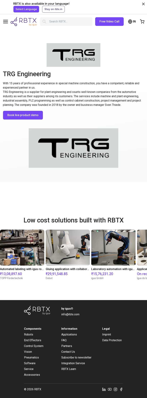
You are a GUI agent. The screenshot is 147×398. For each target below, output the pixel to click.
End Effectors (32, 340)
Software (29, 363)
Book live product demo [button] (23, 115)
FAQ (64, 340)
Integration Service (73, 363)
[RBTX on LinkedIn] (104, 389)
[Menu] (5, 21)
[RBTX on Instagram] (115, 389)
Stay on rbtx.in (53, 9)
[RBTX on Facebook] (121, 389)
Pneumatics (31, 357)
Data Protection (112, 340)
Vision (28, 351)
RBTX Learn (68, 369)
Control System (33, 346)
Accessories (32, 374)
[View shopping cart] (142, 21)
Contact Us (68, 351)
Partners (66, 346)
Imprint (106, 334)
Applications (69, 334)
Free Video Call (109, 21)
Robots (28, 334)
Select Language (26, 9)
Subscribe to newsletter (76, 357)
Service (29, 369)
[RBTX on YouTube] (110, 389)
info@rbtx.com (70, 314)
